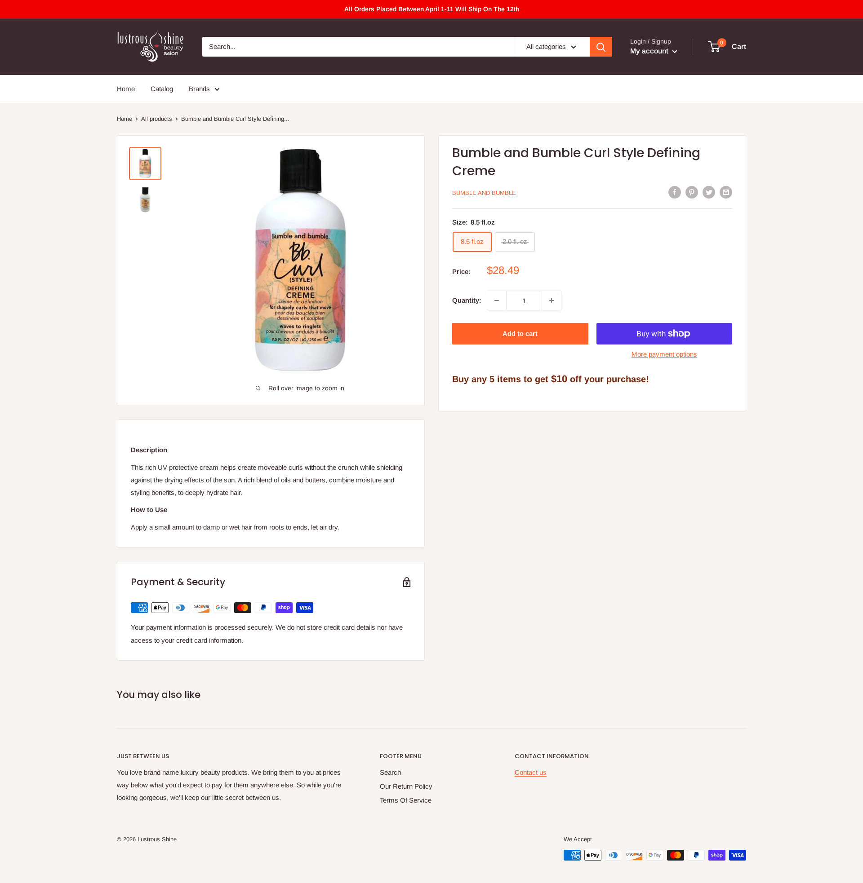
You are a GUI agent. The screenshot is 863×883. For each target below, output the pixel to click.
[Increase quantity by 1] (551, 300)
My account (650, 51)
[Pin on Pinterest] (691, 192)
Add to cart (520, 333)
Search (390, 772)
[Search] (601, 47)
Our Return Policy (406, 786)
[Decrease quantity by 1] (496, 300)
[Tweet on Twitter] (709, 192)
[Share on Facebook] (674, 192)
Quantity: (466, 300)
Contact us (531, 772)
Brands (199, 89)
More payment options (664, 354)
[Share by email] (726, 192)
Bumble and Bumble (484, 193)
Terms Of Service (406, 800)
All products (156, 118)
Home (126, 89)
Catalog (162, 89)
